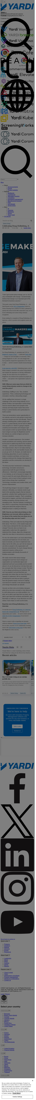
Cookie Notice (16, 1093)
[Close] (33, 1081)
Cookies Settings (17, 1096)
